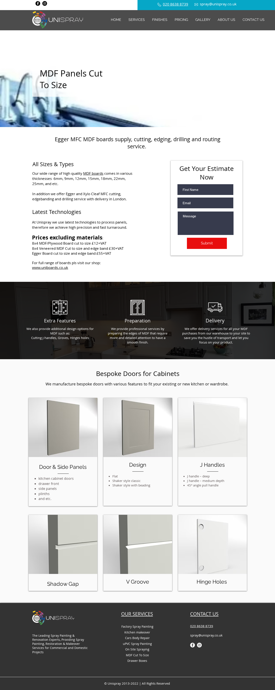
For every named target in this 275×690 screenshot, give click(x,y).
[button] (136, 19)
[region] (63, 427)
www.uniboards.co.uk (50, 267)
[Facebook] (37, 3)
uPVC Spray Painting (137, 644)
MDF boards (93, 173)
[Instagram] (44, 3)
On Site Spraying (137, 649)
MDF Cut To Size (137, 655)
